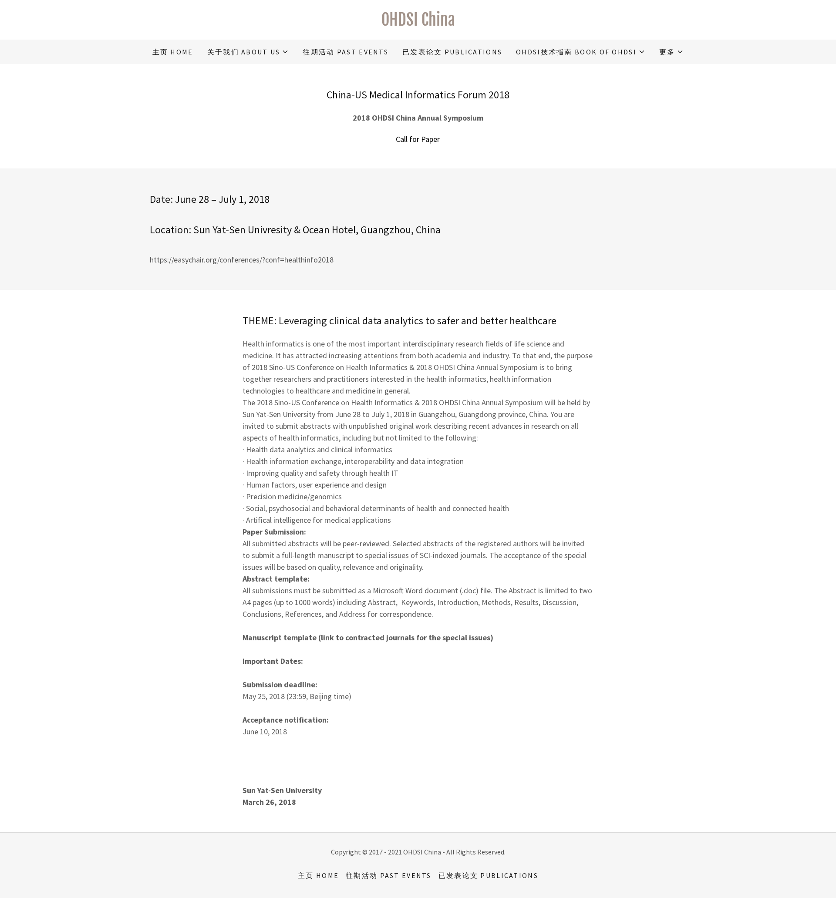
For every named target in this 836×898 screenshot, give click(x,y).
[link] (418, 23)
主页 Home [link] (172, 51)
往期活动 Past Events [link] (345, 51)
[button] (248, 52)
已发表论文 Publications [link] (452, 51)
